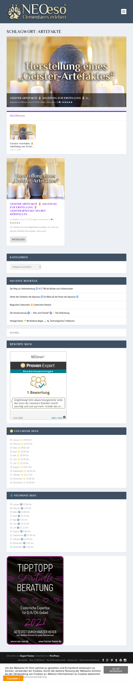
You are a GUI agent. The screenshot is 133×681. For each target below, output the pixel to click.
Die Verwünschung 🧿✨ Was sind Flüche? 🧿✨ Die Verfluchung (39, 312)
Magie (43, 102)
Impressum (72, 660)
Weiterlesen (18, 239)
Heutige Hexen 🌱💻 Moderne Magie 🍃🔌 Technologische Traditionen (42, 320)
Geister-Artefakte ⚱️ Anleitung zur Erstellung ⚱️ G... (50, 98)
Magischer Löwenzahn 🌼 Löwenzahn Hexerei (30, 304)
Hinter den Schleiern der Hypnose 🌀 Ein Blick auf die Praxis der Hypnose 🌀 (44, 296)
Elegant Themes (27, 655)
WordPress (54, 655)
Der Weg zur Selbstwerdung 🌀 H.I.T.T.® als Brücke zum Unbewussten (41, 288)
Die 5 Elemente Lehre (56, 660)
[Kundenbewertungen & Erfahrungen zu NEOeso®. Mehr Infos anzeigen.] (38, 418)
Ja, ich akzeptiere (116, 670)
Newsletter (23, 660)
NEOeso (24, 102)
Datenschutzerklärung (89, 660)
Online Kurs (51, 102)
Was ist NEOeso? (37, 660)
